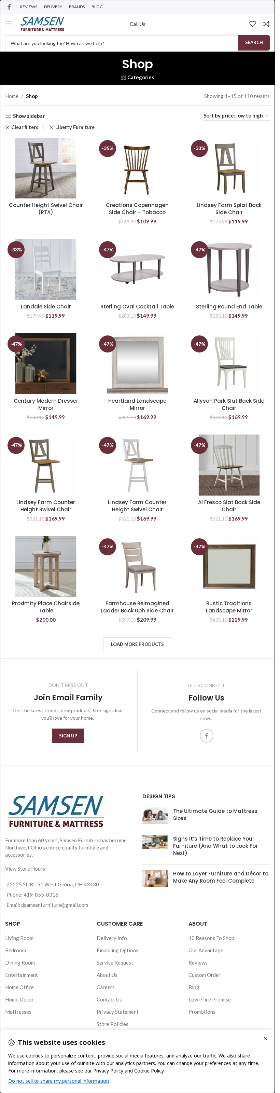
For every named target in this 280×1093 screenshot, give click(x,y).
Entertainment (21, 975)
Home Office (19, 987)
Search (254, 42)
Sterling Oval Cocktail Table (137, 306)
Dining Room (20, 962)
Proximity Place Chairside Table (46, 607)
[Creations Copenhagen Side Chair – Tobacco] (137, 168)
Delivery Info (112, 938)
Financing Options (117, 950)
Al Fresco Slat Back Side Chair (229, 506)
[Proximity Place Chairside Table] (45, 566)
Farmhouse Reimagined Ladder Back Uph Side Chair (137, 607)
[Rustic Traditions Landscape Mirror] (229, 566)
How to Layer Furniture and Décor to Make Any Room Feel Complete (220, 877)
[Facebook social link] (9, 7)
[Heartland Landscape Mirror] (137, 363)
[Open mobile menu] (8, 24)
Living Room (19, 938)
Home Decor (19, 999)
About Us (107, 975)
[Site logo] (42, 23)
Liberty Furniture (74, 127)
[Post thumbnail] (155, 816)
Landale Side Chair (46, 306)
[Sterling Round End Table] (229, 269)
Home (11, 96)
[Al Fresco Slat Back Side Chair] (229, 465)
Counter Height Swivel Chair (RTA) (46, 209)
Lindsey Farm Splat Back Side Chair (229, 209)
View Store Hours (25, 869)
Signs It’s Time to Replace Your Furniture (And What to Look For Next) (215, 846)
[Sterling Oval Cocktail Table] (137, 269)
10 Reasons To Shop (211, 938)
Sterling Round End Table (229, 306)
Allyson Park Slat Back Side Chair (229, 404)
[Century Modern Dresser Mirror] (45, 363)
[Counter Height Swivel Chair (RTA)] (45, 168)
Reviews (198, 962)
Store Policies (112, 1024)
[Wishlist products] (253, 24)
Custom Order (204, 975)
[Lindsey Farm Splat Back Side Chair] (229, 168)
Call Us (137, 24)
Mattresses (18, 1012)
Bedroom (15, 950)
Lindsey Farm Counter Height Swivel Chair (45, 506)
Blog (193, 987)
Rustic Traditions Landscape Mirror (229, 607)
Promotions (201, 1012)
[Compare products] (266, 24)
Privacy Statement (118, 1012)
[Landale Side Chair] (45, 269)
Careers (106, 987)
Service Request (115, 962)
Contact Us (109, 999)
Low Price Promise (209, 999)
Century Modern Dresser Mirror (46, 404)
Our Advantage (205, 950)
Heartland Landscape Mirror (137, 404)
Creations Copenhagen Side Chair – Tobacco (137, 209)
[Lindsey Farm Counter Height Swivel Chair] (45, 465)
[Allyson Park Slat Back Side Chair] (229, 363)
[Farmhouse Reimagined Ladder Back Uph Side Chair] (137, 566)
